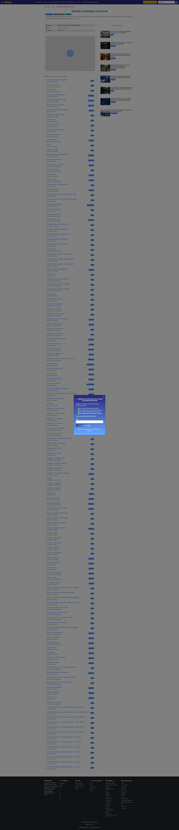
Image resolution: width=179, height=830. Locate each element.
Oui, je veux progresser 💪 (83, 425)
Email (77, 419)
